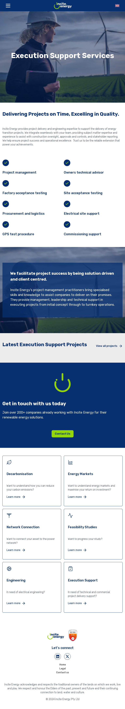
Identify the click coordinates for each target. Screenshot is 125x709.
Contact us (62, 672)
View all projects (106, 345)
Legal (62, 668)
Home (62, 664)
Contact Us (62, 433)
